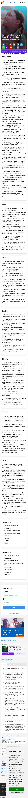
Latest (9, 665)
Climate (5, 359)
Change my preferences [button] (17, 792)
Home (3, 785)
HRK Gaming (7, 574)
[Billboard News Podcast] (8, 640)
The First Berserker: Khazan (11, 555)
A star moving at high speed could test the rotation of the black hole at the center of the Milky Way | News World (13, 95)
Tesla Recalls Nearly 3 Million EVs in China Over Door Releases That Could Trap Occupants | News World (14, 694)
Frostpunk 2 (7, 528)
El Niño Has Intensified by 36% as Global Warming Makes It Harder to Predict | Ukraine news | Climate (14, 364)
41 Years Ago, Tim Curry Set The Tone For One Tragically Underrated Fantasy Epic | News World (14, 285)
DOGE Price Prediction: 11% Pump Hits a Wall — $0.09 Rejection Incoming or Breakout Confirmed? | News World (15, 688)
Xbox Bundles (8, 569)
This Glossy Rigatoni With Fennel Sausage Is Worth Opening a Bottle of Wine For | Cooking (14, 329)
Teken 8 (6, 538)
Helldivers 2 (7, 558)
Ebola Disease (6, 740)
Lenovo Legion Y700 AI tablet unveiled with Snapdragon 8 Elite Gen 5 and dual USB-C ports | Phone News (13, 450)
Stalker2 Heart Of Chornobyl (12, 533)
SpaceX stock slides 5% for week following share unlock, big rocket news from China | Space (15, 709)
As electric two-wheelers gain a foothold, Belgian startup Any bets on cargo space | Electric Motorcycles (13, 68)
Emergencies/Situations (8, 739)
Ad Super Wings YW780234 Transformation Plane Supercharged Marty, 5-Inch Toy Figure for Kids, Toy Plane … (13, 226)
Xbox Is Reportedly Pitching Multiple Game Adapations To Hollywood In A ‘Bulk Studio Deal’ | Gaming (13, 481)
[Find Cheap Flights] (12, 636)
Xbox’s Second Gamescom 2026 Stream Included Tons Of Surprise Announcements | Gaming (14, 512)
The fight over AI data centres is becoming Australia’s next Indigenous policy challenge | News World (14, 187)
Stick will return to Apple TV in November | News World (12, 682)
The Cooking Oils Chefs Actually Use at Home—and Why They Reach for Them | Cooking (13, 335)
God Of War (7, 543)
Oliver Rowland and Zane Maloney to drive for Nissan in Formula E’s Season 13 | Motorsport (13, 111)
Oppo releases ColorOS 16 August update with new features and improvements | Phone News (12, 436)
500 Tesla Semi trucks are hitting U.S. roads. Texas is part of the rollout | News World (13, 74)
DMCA (2, 787)
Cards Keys (7, 572)
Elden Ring (7, 535)
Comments (14, 665)
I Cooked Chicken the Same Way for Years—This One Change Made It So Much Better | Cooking (13, 340)
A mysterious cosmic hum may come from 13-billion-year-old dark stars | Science (13, 263)
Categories (5, 764)
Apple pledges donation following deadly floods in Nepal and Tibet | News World (13, 181)
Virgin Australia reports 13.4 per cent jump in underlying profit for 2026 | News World (13, 167)
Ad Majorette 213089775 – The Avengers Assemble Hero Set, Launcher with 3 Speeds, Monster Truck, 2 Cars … (13, 248)
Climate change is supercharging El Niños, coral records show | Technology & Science (13, 275)
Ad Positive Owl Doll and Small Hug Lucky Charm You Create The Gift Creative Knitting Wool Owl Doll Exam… (13, 232)
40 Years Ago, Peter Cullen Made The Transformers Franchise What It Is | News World (13, 301)
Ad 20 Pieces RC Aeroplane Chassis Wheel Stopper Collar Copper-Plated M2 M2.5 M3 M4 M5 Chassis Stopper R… (13, 220)
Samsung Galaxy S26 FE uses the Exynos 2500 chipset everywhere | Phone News (13, 426)
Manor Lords (7, 567)
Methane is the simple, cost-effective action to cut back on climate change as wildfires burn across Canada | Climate (13, 382)
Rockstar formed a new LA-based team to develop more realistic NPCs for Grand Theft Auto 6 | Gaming (13, 494)
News (3, 738)
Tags (20, 665)
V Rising (6, 540)
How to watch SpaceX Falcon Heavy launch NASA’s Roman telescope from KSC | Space (14, 84)
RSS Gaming (4, 788)
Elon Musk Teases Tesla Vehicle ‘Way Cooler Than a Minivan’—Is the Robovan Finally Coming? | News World (13, 148)
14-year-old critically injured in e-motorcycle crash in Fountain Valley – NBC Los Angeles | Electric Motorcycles (13, 125)
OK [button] (17, 789)
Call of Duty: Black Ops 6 (11, 560)
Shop (4, 205)
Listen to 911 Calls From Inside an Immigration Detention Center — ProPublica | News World (14, 90)
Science (5, 258)
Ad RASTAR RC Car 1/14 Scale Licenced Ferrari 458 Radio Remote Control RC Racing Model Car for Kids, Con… (14, 214)
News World (6, 57)
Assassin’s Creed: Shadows (12, 525)
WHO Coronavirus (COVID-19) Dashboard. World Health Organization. (13, 742)
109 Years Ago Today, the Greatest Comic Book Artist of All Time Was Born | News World (13, 465)
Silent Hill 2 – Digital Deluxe (12, 530)
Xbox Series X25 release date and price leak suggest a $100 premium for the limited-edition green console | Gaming (15, 715)
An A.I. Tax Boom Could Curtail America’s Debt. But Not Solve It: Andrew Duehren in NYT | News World (13, 62)
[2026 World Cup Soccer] (8, 660)
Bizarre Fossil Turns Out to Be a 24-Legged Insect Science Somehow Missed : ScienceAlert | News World (13, 269)
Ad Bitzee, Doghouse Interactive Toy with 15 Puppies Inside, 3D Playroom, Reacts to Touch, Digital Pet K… (13, 237)
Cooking (5, 311)
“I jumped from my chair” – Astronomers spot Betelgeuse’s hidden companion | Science (13, 295)
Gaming (5, 460)
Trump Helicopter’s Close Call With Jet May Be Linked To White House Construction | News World (13, 131)
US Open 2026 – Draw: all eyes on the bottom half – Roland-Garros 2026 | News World (13, 101)
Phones (5, 412)
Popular (4, 665)
